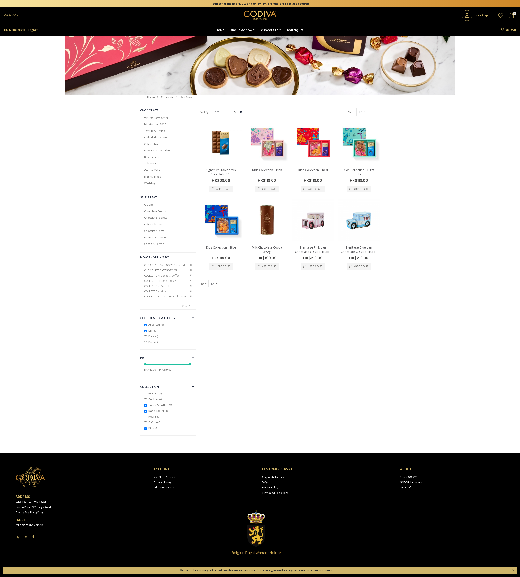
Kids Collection (153, 224)
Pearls (154, 416)
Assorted (156, 324)
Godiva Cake (152, 170)
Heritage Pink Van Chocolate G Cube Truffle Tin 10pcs (313, 251)
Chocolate (167, 97)
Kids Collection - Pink (267, 170)
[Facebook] (33, 537)
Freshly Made (152, 176)
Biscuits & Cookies (155, 237)
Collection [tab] (149, 387)
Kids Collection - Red (313, 170)
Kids (153, 428)
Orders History (162, 482)
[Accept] (513, 570)
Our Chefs (406, 487)
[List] (378, 112)
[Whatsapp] (19, 537)
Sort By (204, 112)
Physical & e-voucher (157, 150)
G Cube (149, 204)
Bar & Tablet (158, 411)
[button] (500, 15)
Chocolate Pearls (155, 211)
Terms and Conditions (275, 493)
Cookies (155, 399)
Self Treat (150, 163)
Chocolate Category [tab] (158, 318)
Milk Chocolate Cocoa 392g (267, 249)
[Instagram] (26, 537)
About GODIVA (408, 477)
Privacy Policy (270, 487)
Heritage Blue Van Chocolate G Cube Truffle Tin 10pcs (359, 251)
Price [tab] (144, 358)
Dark (153, 336)
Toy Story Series (154, 131)
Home (151, 97)
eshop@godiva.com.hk (29, 525)
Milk (153, 330)
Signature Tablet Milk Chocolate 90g (221, 172)
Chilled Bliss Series (156, 137)
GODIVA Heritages (411, 482)
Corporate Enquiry (273, 477)
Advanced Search (164, 487)
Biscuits (155, 393)
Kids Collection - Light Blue (359, 172)
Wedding (149, 183)
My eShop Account (164, 477)
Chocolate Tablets (155, 217)
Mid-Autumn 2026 (155, 124)
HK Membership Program (21, 30)
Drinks (154, 342)
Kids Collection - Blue (221, 247)
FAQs (265, 482)
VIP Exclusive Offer (156, 118)
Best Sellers (151, 157)
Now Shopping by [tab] (154, 257)
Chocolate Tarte (154, 231)
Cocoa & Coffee (154, 244)
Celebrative (151, 144)
